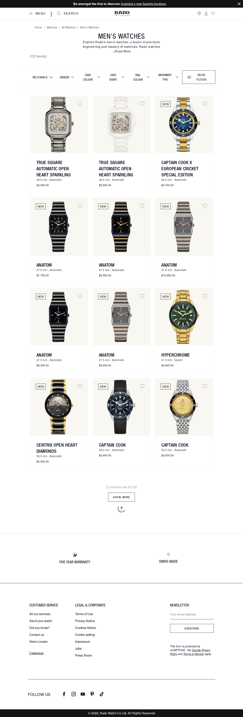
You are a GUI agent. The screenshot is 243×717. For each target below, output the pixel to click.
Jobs (78, 648)
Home (38, 27)
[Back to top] (121, 508)
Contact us (36, 634)
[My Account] (206, 13)
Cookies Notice (85, 627)
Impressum (82, 641)
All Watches (69, 27)
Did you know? (39, 627)
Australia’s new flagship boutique (143, 4)
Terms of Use (84, 614)
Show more (121, 497)
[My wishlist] (213, 13)
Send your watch (40, 621)
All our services (39, 614)
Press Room (83, 655)
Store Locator (38, 641)
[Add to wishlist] (79, 103)
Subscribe (191, 628)
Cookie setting (85, 634)
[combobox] (42, 77)
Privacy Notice (85, 621)
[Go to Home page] (122, 13)
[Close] (239, 4)
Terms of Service (193, 654)
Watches (52, 27)
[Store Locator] (199, 13)
